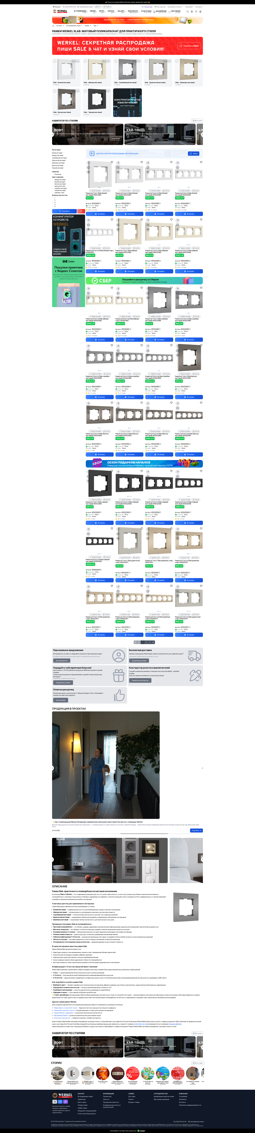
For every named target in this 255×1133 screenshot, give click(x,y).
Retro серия (82, 1102)
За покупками (60, 700)
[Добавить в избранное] (112, 162)
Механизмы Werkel (61, 1015)
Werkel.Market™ (60, 1121)
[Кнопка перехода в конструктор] (88, 163)
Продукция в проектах (111, 1102)
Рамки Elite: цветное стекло (64, 1010)
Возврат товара (133, 1102)
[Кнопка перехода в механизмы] (88, 172)
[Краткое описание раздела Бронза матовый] (54, 90)
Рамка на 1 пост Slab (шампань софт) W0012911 (159, 561)
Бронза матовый (57, 165)
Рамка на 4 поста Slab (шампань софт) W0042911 (127, 618)
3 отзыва (94, 210)
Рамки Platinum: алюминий (63, 1013)
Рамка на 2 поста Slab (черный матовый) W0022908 (126, 503)
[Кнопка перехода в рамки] (88, 167)
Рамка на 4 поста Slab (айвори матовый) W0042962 (97, 320)
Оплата (130, 1099)
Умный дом (81, 1099)
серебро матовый (61, 188)
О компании (183, 1096)
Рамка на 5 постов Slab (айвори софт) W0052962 (127, 320)
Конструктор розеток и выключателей (127, 101)
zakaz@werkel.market (197, 1121)
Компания (188, 7)
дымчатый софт (60, 186)
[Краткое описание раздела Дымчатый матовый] (146, 61)
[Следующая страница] (150, 642)
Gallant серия (82, 1108)
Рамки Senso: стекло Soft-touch (65, 1008)
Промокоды (107, 1096)
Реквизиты (182, 1099)
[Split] (68, 282)
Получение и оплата (174, 7)
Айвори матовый (57, 155)
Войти (195, 153)
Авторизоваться (61, 660)
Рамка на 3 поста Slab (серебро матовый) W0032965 (98, 377)
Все (198, 120)
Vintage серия (82, 1105)
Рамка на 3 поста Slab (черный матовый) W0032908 (156, 503)
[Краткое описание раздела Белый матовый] (54, 61)
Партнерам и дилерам (161, 1099)
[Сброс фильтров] (81, 211)
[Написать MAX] (65, 1102)
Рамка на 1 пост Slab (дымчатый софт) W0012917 (127, 561)
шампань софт (59, 192)
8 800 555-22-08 (140, 1024)
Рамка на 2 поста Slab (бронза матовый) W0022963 (97, 435)
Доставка (131, 1096)
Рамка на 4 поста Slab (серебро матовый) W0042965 (127, 377)
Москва (57, 7)
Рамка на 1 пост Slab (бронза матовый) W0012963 (186, 377)
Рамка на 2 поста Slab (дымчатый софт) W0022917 (187, 618)
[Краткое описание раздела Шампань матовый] (176, 61)
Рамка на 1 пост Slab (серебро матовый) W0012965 (156, 320)
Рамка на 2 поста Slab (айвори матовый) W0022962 (156, 251)
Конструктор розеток (62, 1018)
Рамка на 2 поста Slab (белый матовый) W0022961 (126, 194)
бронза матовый (60, 184)
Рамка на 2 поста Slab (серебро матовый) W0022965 (187, 320)
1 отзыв (182, 393)
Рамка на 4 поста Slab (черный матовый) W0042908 (186, 503)
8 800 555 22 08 (181, 1121)
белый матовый (60, 182)
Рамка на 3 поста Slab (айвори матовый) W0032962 (186, 251)
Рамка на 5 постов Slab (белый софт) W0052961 (99, 251)
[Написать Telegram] (60, 1102)
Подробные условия (139, 660)
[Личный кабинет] (200, 12)
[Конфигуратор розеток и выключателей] (68, 235)
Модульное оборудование (87, 1111)
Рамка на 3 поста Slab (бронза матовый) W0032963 (126, 435)
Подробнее (195, 830)
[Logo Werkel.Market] (60, 11)
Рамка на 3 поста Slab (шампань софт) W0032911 (98, 618)
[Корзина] (192, 12)
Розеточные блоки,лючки (87, 1113)
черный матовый (60, 190)
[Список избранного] (196, 12)
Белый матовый (57, 153)
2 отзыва (152, 335)
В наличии (58, 174)
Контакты (199, 7)
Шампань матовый (58, 163)
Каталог (59, 25)
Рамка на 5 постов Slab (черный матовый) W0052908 (97, 560)
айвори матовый (60, 179)
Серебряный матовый (59, 158)
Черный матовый (57, 168)
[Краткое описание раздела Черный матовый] (85, 90)
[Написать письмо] (54, 1102)
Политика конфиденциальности (190, 1105)
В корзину (101, 214)
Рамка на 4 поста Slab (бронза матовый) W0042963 (156, 435)
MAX (180, 1024)
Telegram (172, 1024)
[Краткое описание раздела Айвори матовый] (85, 61)
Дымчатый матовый (58, 160)
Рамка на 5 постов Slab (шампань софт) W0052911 (157, 618)
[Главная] (53, 26)
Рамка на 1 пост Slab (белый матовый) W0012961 (96, 194)
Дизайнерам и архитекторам (164, 1096)
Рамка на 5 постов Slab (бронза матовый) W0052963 (187, 435)
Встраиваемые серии (85, 1096)
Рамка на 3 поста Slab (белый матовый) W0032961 (156, 194)
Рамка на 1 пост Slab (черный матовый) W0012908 (97, 503)
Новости (106, 1099)
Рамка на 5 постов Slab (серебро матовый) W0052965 (157, 377)
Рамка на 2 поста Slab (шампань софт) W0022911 (187, 561)
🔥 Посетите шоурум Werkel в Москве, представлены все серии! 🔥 (127, 2)
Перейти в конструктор (140, 680)
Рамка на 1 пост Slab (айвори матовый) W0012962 (126, 251)
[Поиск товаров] (187, 12)
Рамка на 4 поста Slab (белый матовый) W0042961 (186, 194)
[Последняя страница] (153, 642)
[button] (52, 134)
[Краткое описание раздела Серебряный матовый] (115, 61)
